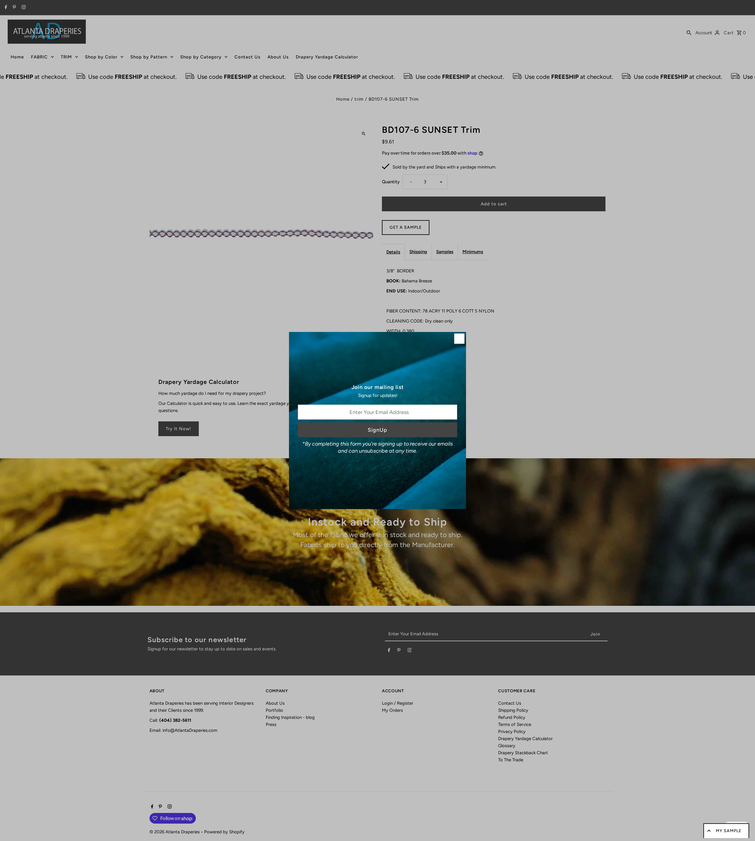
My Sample (728, 830)
